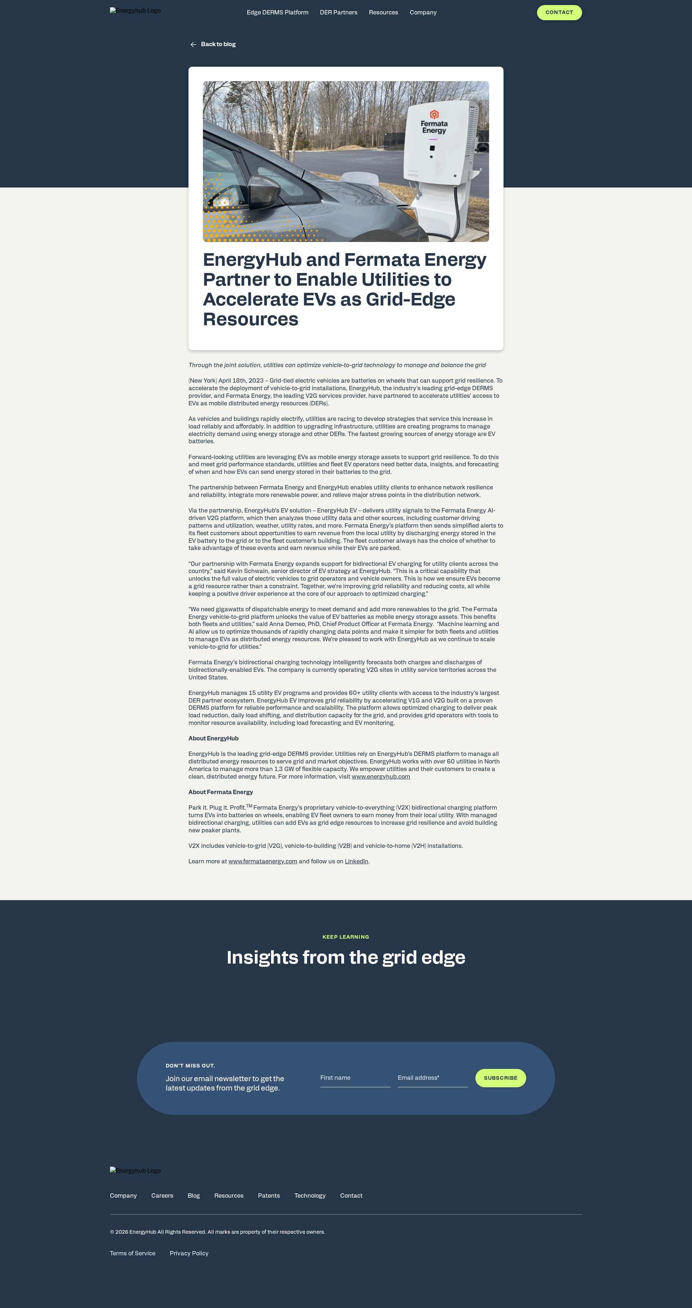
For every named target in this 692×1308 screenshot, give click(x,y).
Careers (162, 1196)
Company (123, 1196)
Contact (559, 12)
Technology (310, 1196)
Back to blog (218, 44)
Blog (194, 1196)
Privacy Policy (189, 1253)
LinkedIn (356, 861)
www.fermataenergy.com (263, 861)
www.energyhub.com (381, 777)
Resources (229, 1196)
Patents (269, 1196)
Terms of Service (132, 1253)
